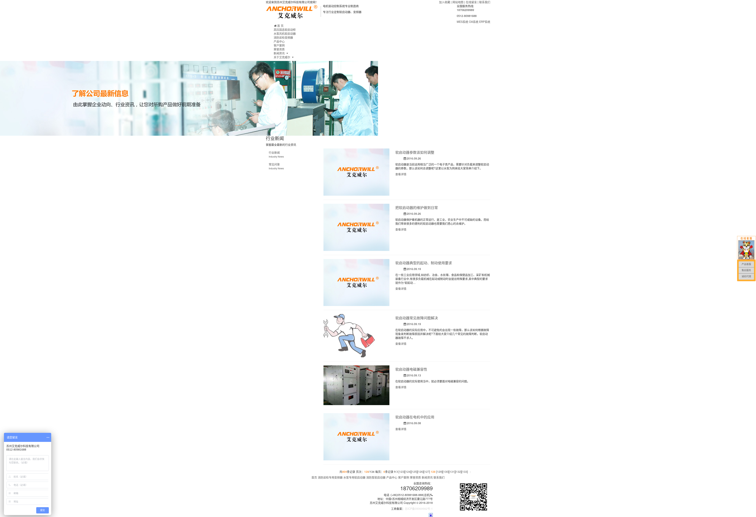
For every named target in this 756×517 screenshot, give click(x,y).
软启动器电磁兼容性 (411, 369)
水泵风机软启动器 (285, 33)
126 (420, 472)
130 (445, 472)
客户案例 (279, 45)
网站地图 (457, 2)
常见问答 (276, 166)
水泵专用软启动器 (354, 477)
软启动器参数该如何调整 (414, 152)
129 (439, 472)
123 (401, 472)
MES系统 (462, 22)
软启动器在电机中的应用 (414, 416)
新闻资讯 (427, 477)
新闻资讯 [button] (279, 53)
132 (458, 472)
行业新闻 (276, 154)
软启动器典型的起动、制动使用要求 (423, 262)
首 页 (280, 26)
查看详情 (401, 174)
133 (464, 472)
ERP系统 (484, 22)
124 (408, 472)
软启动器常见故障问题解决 (416, 317)
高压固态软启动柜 (285, 29)
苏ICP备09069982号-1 (419, 509)
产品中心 (279, 41)
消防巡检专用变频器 (330, 477)
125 (414, 472)
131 (452, 472)
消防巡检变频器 (283, 37)
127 (426, 472)
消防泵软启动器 (376, 477)
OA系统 (473, 22)
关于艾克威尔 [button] (282, 57)
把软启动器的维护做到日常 (416, 207)
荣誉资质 (279, 49)
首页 (314, 477)
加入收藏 (444, 2)
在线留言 (471, 2)
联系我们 (484, 2)
